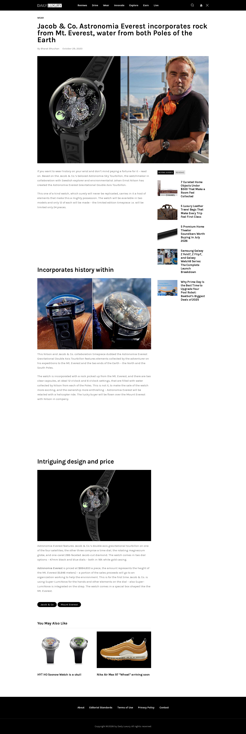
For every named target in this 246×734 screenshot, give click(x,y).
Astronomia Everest (50, 568)
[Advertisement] (94, 237)
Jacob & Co (47, 604)
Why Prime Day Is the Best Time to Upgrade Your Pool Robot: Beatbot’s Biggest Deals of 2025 (193, 290)
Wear (40, 18)
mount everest (69, 604)
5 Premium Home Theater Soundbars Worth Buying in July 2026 (193, 233)
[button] (123, 109)
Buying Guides (165, 172)
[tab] (165, 172)
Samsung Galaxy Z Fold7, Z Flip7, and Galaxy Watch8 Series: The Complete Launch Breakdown (192, 261)
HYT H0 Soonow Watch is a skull (59, 674)
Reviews (180, 172)
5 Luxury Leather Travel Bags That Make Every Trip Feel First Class (192, 211)
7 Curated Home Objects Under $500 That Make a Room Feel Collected (193, 189)
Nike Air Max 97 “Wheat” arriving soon (123, 674)
